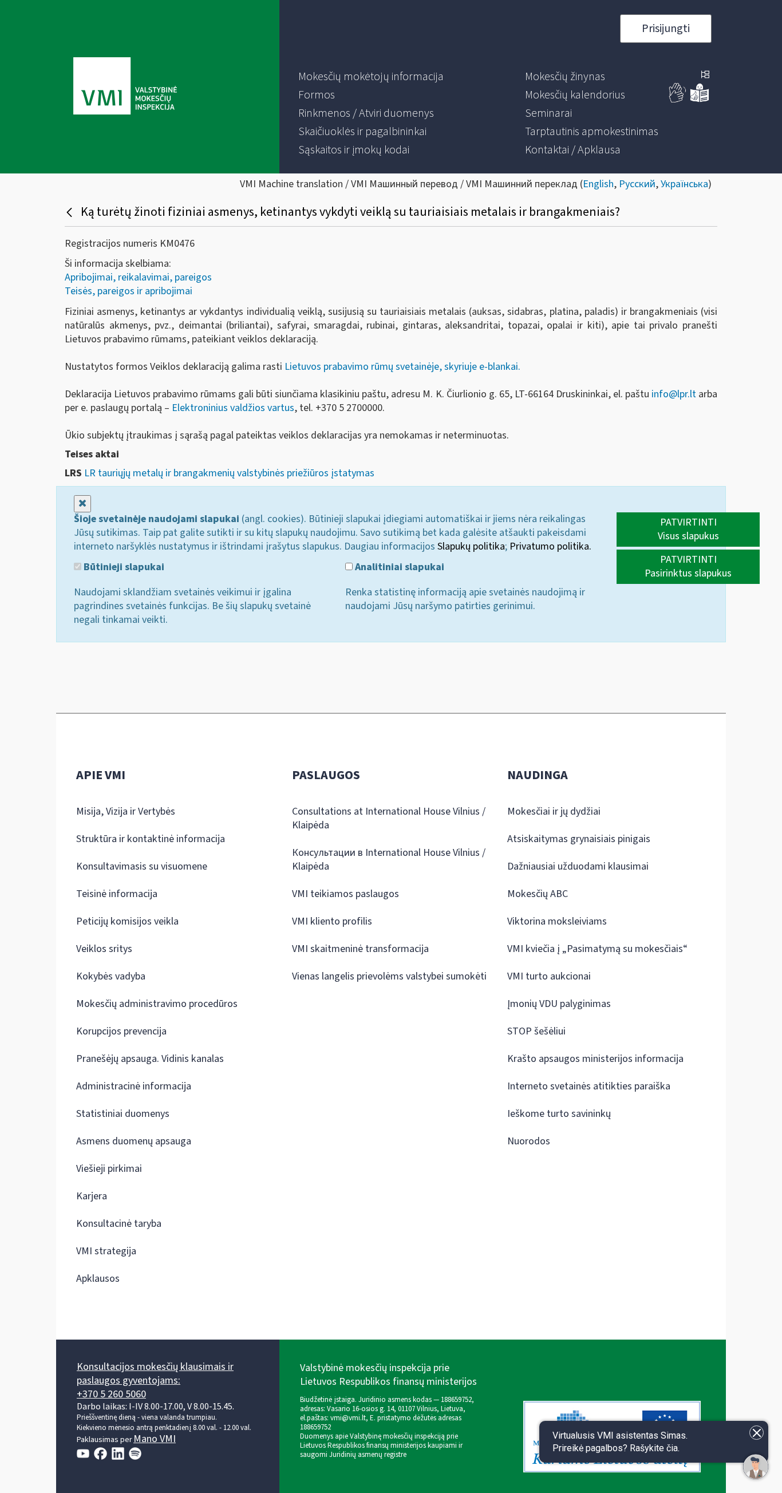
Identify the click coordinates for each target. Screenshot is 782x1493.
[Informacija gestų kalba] (677, 100)
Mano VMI (154, 1439)
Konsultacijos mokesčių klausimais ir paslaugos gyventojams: (155, 1374)
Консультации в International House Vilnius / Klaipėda (388, 860)
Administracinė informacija (133, 1086)
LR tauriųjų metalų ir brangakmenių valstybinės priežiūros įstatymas (229, 473)
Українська (684, 184)
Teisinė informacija (116, 894)
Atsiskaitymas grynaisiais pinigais (578, 839)
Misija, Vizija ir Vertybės (125, 811)
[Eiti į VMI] (125, 87)
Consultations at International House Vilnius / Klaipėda (388, 818)
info (672, 394)
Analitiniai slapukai (398, 567)
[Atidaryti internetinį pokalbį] (755, 1466)
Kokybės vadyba (110, 976)
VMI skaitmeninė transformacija (360, 949)
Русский (637, 184)
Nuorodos (528, 1141)
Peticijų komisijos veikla (127, 921)
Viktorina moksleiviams (557, 921)
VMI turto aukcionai (549, 976)
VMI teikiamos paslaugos (345, 894)
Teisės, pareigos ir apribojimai (128, 291)
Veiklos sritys (104, 949)
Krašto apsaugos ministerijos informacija (595, 1059)
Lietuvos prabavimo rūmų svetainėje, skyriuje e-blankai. (401, 367)
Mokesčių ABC (537, 894)
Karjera (91, 1196)
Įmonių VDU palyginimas (559, 1004)
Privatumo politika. (550, 546)
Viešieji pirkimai (109, 1169)
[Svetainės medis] (705, 75)
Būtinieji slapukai (122, 567)
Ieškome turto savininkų (559, 1114)
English (598, 184)
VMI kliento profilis (332, 921)
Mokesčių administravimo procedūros (157, 1004)
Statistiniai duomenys (122, 1114)
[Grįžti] (71, 212)
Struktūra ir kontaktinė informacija (150, 839)
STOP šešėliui (536, 1031)
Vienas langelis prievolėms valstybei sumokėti (389, 976)
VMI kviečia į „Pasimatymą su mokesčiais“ (597, 949)
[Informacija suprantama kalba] (699, 100)
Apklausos (98, 1278)
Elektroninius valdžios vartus (233, 408)
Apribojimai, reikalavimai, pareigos (138, 277)
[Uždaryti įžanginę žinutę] (756, 1432)
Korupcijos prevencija (121, 1031)
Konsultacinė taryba (118, 1223)
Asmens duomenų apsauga (133, 1141)
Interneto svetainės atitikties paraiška (588, 1086)
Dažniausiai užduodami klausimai (578, 866)
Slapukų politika (471, 546)
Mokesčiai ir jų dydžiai (554, 811)
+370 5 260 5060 (111, 1394)
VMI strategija (106, 1251)
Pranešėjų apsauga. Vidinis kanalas (150, 1059)
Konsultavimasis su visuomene (141, 866)
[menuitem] (371, 77)
